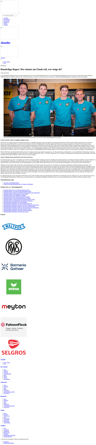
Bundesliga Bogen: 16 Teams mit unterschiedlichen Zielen (17, 191)
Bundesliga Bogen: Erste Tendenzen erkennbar (15, 195)
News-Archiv (7, 362)
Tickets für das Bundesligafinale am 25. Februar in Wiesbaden (18, 184)
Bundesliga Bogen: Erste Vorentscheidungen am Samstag (17, 198)
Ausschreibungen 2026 (9, 392)
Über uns (6, 372)
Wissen (5, 376)
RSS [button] (5, 63)
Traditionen (6, 431)
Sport (5, 387)
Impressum (6, 441)
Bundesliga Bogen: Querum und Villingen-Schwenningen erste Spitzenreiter (22, 192)
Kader (5, 389)
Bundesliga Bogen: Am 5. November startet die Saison (16, 190)
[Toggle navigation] (1, 59)
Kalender (6, 371)
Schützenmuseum (8, 436)
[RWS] (14, 256)
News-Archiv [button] (7, 61)
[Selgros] (14, 356)
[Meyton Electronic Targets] (14, 316)
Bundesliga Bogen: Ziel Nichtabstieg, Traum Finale (16, 194)
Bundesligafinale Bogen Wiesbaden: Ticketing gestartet (17, 196)
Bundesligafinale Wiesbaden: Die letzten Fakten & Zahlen (17, 209)
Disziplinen (6, 390)
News (5, 369)
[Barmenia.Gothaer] (14, 276)
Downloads (6, 420)
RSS (5, 364)
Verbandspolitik (7, 373)
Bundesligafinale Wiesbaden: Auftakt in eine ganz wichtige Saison (19, 206)
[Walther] (14, 236)
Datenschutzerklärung (9, 443)
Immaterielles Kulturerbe (9, 435)
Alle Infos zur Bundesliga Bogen (11, 182)
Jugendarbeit (7, 418)
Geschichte (6, 429)
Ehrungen (6, 434)
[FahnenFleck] (14, 336)
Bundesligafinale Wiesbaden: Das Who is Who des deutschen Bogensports (21, 205)
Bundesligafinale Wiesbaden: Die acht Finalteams (15, 202)
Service (5, 377)
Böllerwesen (7, 432)
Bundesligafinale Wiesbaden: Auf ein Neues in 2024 (16, 211)
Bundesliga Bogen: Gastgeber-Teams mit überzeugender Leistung (19, 199)
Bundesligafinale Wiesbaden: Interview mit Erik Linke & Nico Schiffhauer (21, 207)
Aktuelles (5, 42)
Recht (5, 375)
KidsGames (6, 421)
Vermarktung (7, 379)
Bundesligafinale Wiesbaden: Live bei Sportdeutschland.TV (18, 203)
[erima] (14, 296)
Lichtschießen (7, 422)
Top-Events (6, 393)
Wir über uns (7, 416)
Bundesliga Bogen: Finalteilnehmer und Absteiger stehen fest (18, 200)
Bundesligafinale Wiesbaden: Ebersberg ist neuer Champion (18, 210)
